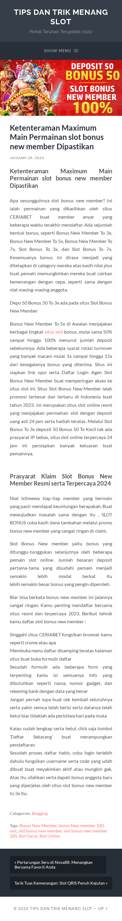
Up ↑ (103, 908)
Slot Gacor (28, 836)
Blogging (40, 813)
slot (13, 831)
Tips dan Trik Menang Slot (61, 16)
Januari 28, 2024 (27, 158)
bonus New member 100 (81, 825)
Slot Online (49, 836)
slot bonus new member (40, 831)
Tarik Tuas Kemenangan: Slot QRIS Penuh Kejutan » (61, 883)
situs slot (53, 331)
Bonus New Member (38, 825)
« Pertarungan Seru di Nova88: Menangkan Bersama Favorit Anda (54, 864)
